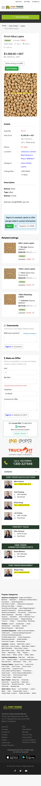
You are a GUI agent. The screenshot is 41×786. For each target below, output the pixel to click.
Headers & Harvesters (9, 610)
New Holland (20, 628)
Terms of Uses (27, 735)
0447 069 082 (22, 494)
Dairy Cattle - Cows (8, 650)
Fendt (28, 624)
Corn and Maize (23, 689)
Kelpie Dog (11, 652)
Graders (19, 606)
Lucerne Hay (15, 682)
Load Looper (6, 742)
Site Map (25, 732)
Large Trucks (6, 668)
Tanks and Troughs (8, 641)
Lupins (23, 26)
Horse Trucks (26, 666)
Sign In (9, 226)
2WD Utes (21, 657)
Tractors (4, 621)
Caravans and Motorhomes (28, 659)
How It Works (26, 729)
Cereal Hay (24, 680)
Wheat (34, 693)
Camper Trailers (12, 659)
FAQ (23, 727)
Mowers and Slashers (9, 612)
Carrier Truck (18, 664)
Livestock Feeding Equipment (21, 633)
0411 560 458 (22, 554)
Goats (4, 652)
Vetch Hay (5, 686)
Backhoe (4, 599)
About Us (19, 1)
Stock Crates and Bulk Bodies (21, 673)
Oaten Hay (25, 682)
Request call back (20, 433)
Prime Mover (27, 671)
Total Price (8, 390)
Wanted (4, 737)
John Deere (16, 626)
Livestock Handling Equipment (11, 635)
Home (4, 26)
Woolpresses (21, 641)
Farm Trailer (5, 666)
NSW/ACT (31, 159)
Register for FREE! (26, 226)
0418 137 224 (22, 534)
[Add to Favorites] (33, 259)
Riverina (31, 247)
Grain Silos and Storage (9, 608)
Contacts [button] (8, 472)
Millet (3, 691)
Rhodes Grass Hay (18, 684)
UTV (30, 661)
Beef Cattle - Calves (23, 644)
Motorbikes (17, 661)
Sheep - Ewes (6, 655)
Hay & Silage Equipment (27, 608)
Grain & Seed (13, 26)
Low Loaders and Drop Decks (11, 671)
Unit (5, 368)
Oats (9, 691)
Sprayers (5, 617)
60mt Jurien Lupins (26, 243)
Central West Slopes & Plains (28, 155)
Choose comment (29, 333)
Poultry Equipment (24, 637)
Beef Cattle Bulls (7, 648)
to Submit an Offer (16, 415)
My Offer (7, 377)
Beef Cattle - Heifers (28, 646)
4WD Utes (30, 657)
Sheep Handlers (22, 639)
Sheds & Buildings (7, 614)
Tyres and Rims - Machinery (26, 621)
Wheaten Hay (15, 686)
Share (27, 44)
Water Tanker (17, 677)
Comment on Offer (11, 399)
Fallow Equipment (17, 602)
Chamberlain (20, 624)
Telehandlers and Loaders (10, 619)
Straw (28, 684)
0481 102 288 (22, 515)
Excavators (5, 602)
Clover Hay (5, 682)
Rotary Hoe (32, 612)
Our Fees (27, 1)
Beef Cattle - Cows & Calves (11, 646)
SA (27, 275)
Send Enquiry (11, 69)
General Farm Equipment (25, 604)
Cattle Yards (6, 633)
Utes (24, 661)
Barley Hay (15, 680)
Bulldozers (13, 599)
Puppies (25, 652)
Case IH (11, 624)
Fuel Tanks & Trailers (8, 604)
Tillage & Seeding (26, 619)
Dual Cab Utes (6, 661)
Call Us (9, 47)
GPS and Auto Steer (8, 606)
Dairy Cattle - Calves (21, 648)
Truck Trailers (6, 677)
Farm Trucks (16, 666)
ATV (3, 659)
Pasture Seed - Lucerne (9, 693)
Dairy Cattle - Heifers (23, 650)
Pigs (18, 652)
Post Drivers (22, 612)
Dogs (34, 650)
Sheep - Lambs (17, 655)
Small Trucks (6, 673)
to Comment (13, 347)
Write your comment (11, 333)
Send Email (21, 497)
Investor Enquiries (8, 745)
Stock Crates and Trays (26, 617)
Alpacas (12, 644)
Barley (14, 689)
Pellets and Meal (24, 693)
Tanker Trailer (6, 675)
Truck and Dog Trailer (20, 675)
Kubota (24, 626)
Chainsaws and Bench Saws (28, 599)
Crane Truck (29, 664)
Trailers (12, 621)
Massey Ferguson (7, 628)
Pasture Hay (6, 684)
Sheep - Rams (29, 655)
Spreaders (13, 617)
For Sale (4, 735)
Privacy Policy (27, 737)
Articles (4, 740)
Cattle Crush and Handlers (25, 630)
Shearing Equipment (8, 639)
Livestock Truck (18, 668)
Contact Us (35, 1)
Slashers (27, 614)
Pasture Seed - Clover (20, 691)
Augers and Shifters (25, 597)
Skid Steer (19, 614)
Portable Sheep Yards (9, 637)
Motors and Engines (24, 610)
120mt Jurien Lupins (26, 269)
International (6, 626)
